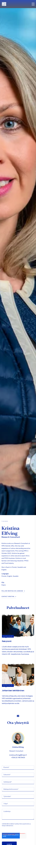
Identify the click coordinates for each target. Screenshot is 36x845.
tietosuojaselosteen (24, 824)
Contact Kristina (8, 596)
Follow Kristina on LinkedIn (12, 591)
